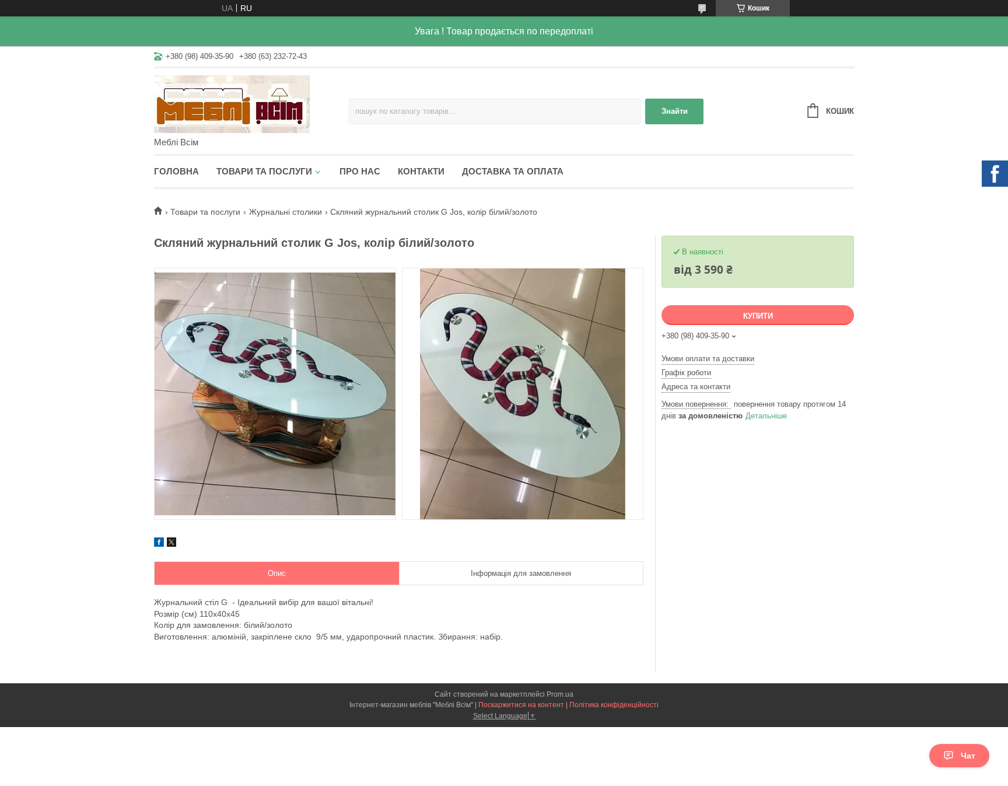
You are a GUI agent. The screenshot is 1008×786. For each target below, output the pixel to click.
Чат (968, 755)
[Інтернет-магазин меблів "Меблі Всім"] (251, 103)
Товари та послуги (264, 171)
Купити (758, 316)
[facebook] (159, 544)
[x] (171, 544)
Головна (176, 171)
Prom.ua (560, 694)
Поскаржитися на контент (521, 705)
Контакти (421, 171)
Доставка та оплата (513, 171)
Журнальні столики (285, 211)
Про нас (360, 171)
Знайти (675, 111)
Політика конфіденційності (614, 705)
